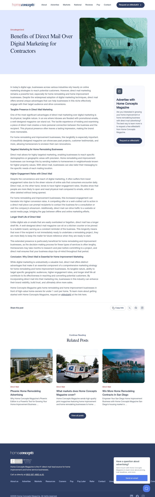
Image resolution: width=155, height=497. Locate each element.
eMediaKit (66, 295)
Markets (66, 5)
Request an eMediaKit (129, 5)
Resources (50, 482)
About (44, 5)
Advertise (55, 5)
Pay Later (81, 482)
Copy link (119, 308)
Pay (98, 5)
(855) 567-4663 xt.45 (35, 475)
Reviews (89, 5)
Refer (92, 482)
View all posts (77, 416)
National (77, 5)
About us (14, 482)
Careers (62, 482)
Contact (107, 5)
